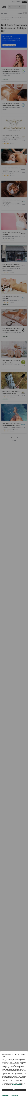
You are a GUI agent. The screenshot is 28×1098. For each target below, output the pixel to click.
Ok (14, 1089)
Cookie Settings (14, 1093)
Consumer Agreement (16, 1084)
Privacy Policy (12, 1086)
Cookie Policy (15, 1095)
